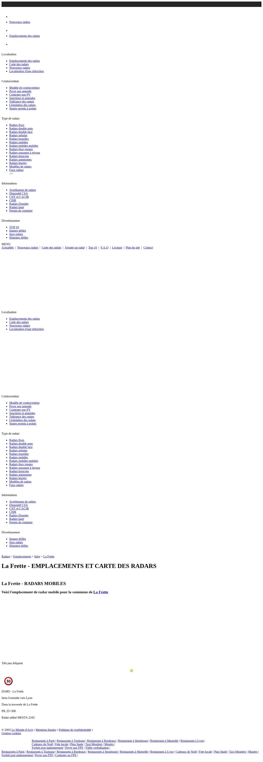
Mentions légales (46, 729)
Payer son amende (20, 91)
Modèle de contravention (24, 87)
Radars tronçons (19, 156)
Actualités (8, 247)
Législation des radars (22, 105)
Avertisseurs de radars (22, 190)
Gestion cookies (11, 733)
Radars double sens (21, 128)
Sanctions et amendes (22, 98)
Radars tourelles (19, 138)
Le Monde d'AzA (22, 729)
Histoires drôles (18, 237)
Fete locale (61, 744)
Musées (109, 744)
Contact (148, 247)
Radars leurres (18, 163)
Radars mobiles (18, 142)
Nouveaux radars (19, 67)
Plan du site (133, 247)
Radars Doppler (18, 203)
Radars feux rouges (21, 149)
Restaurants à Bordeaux (101, 740)
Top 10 (92, 247)
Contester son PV (20, 94)
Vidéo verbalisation (97, 747)
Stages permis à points (22, 108)
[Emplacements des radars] (12, 30)
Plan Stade (76, 744)
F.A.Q (104, 247)
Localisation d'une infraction (26, 71)
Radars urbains (18, 135)
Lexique (117, 247)
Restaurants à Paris (43, 740)
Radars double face (21, 132)
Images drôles (17, 230)
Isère (37, 556)
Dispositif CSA (18, 193)
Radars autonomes (20, 159)
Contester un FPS (65, 755)
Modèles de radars (20, 166)
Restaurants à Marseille (164, 740)
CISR (12, 200)
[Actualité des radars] (19, 44)
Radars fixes (16, 125)
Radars (6, 556)
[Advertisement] (131, 278)
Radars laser (16, 207)
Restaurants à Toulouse (71, 740)
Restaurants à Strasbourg (133, 740)
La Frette (48, 556)
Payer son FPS (74, 747)
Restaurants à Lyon (192, 740)
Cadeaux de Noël (42, 744)
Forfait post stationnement (47, 747)
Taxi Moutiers (93, 744)
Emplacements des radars (24, 60)
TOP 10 (14, 227)
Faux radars (16, 170)
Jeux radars (16, 234)
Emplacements (22, 556)
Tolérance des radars (21, 101)
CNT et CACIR (19, 196)
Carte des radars (19, 64)
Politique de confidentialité (75, 729)
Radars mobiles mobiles (23, 145)
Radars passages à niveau (24, 152)
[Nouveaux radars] (12, 16)
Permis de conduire (21, 210)
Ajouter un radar (75, 247)
